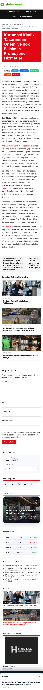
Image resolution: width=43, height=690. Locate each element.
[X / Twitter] (12, 484)
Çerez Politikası (26, 17)
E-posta (6, 412)
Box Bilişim (6, 227)
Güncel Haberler (13, 12)
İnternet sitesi (7, 420)
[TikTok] (31, 484)
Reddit (8, 75)
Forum (13, 17)
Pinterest (16, 75)
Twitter (15, 71)
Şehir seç (9, 464)
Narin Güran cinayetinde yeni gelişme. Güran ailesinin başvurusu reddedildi (21, 569)
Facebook (24, 71)
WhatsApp (34, 71)
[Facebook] (5, 484)
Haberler (5, 24)
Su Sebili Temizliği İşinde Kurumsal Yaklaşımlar (21, 566)
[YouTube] (25, 484)
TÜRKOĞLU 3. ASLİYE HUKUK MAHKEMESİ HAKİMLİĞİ (20, 580)
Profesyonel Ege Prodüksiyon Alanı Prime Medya (22, 572)
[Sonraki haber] (36, 500)
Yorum (5, 381)
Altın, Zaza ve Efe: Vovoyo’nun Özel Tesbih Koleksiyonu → (34, 264)
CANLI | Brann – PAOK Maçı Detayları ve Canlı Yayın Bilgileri (21, 576)
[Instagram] (18, 484)
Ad (4, 403)
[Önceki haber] (31, 500)
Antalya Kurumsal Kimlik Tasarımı (16, 146)
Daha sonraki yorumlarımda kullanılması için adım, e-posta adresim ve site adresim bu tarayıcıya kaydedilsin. (21, 434)
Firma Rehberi (30, 12)
